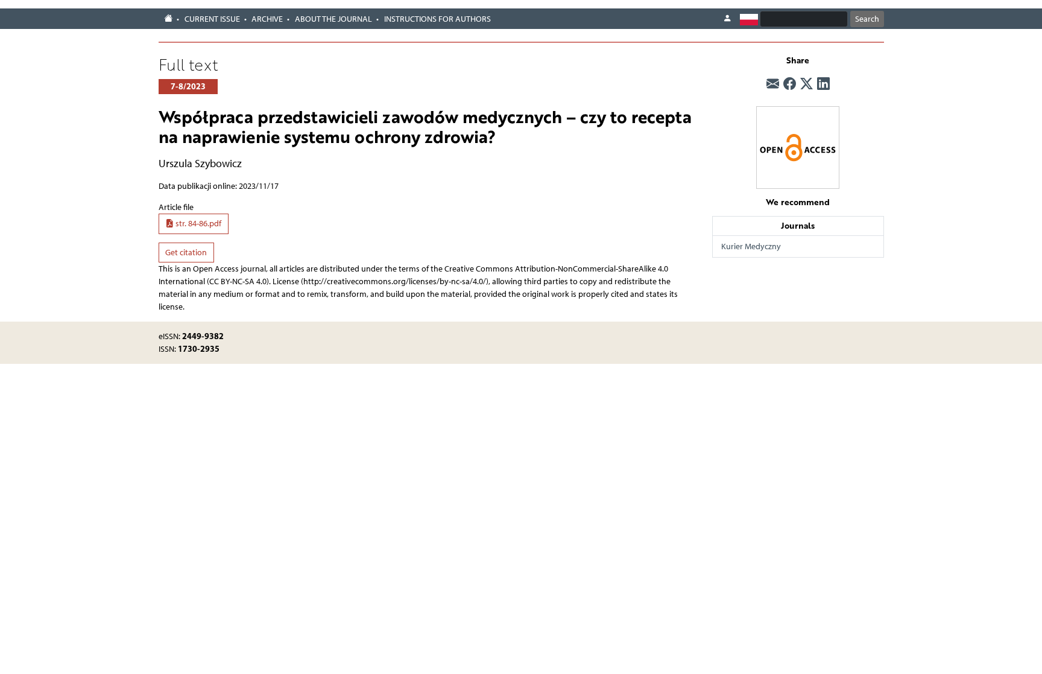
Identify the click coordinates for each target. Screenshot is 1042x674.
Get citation (186, 252)
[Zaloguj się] (727, 18)
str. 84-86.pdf (197, 223)
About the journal (333, 19)
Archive (267, 19)
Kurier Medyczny (751, 246)
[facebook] (789, 84)
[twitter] (806, 84)
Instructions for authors (437, 19)
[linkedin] (823, 84)
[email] (772, 84)
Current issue (212, 19)
